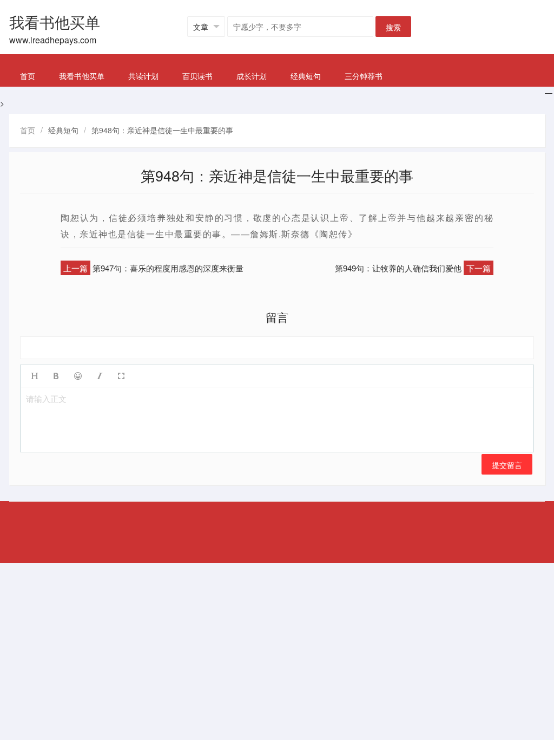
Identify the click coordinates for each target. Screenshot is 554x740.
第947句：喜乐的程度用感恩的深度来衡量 (168, 268)
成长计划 (251, 75)
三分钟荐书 (363, 75)
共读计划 (143, 75)
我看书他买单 (81, 75)
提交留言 (507, 464)
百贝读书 (197, 75)
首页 (27, 75)
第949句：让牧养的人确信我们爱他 (398, 268)
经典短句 (306, 75)
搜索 (393, 27)
